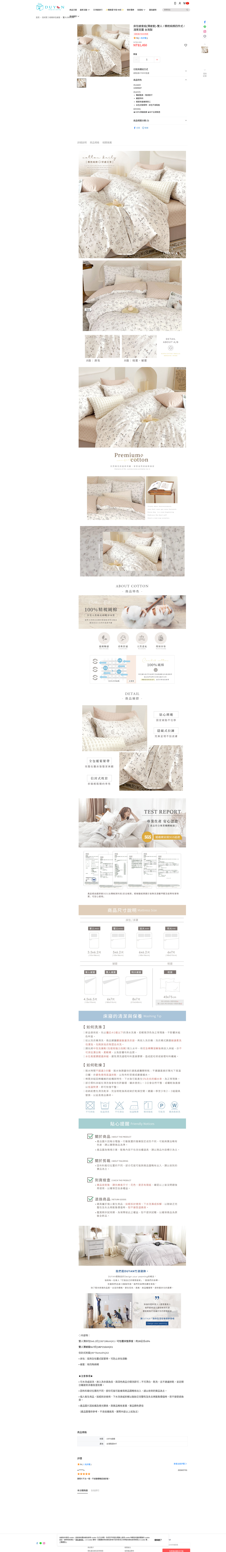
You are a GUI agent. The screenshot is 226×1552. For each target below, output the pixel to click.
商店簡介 (91, 1547)
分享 (138, 128)
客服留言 (128, 1547)
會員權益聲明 (129, 1551)
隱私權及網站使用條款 (95, 1551)
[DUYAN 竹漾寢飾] (50, 7)
